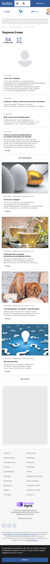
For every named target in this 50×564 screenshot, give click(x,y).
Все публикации (25, 158)
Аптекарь (7, 495)
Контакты (30, 495)
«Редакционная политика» (25, 514)
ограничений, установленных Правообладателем (20, 534)
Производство (9, 462)
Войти (41, 3)
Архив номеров (33, 481)
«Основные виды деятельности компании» (25, 512)
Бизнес (6, 490)
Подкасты (31, 462)
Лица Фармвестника (15, 27)
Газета (29, 471)
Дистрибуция (8, 471)
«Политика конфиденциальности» (25, 510)
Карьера (6, 476)
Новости (6, 453)
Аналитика (7, 481)
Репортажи (31, 453)
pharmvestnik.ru (32, 540)
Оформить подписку (35, 476)
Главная (4, 27)
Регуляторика (9, 458)
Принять (25, 560)
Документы (8, 485)
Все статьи (25, 379)
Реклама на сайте (34, 490)
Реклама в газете (33, 485)
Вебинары (31, 458)
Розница (6, 467)
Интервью (31, 467)
